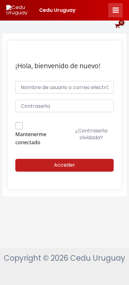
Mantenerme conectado (30, 138)
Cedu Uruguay (57, 10)
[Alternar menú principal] (115, 10)
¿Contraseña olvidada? (91, 134)
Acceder (64, 165)
